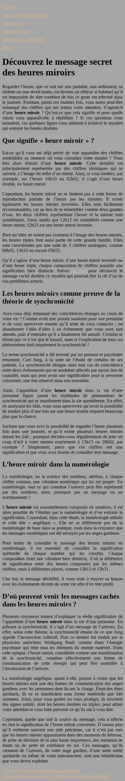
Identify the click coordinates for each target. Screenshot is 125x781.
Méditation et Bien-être (23, 39)
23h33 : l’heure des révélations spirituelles (40, 770)
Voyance (10, 7)
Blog (6, 47)
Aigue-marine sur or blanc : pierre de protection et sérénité (55, 775)
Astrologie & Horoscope (24, 15)
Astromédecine (16, 31)
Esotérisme (12, 23)
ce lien (78, 270)
